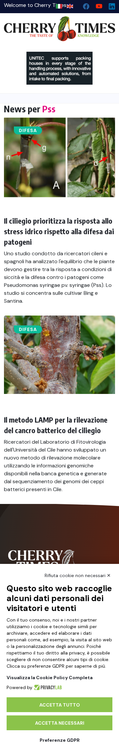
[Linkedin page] (109, 4)
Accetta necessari (59, 723)
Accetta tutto (59, 705)
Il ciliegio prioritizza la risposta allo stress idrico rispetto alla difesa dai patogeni (59, 231)
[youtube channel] (96, 4)
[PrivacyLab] (47, 687)
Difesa (28, 130)
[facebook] (83, 4)
